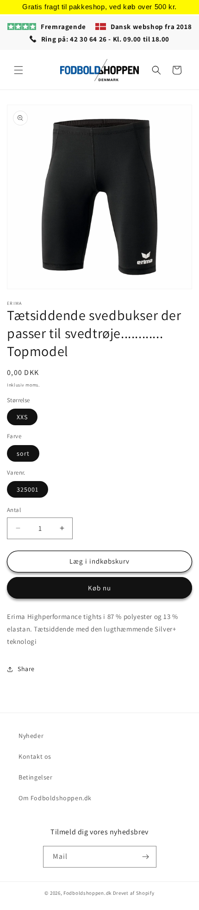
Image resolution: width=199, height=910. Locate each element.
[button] (18, 70)
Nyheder (31, 736)
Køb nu (99, 587)
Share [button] (26, 669)
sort (23, 453)
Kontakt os (35, 756)
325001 (27, 489)
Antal (14, 510)
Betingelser (36, 777)
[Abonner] (146, 857)
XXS (22, 417)
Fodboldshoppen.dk (87, 893)
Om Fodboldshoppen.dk (55, 798)
